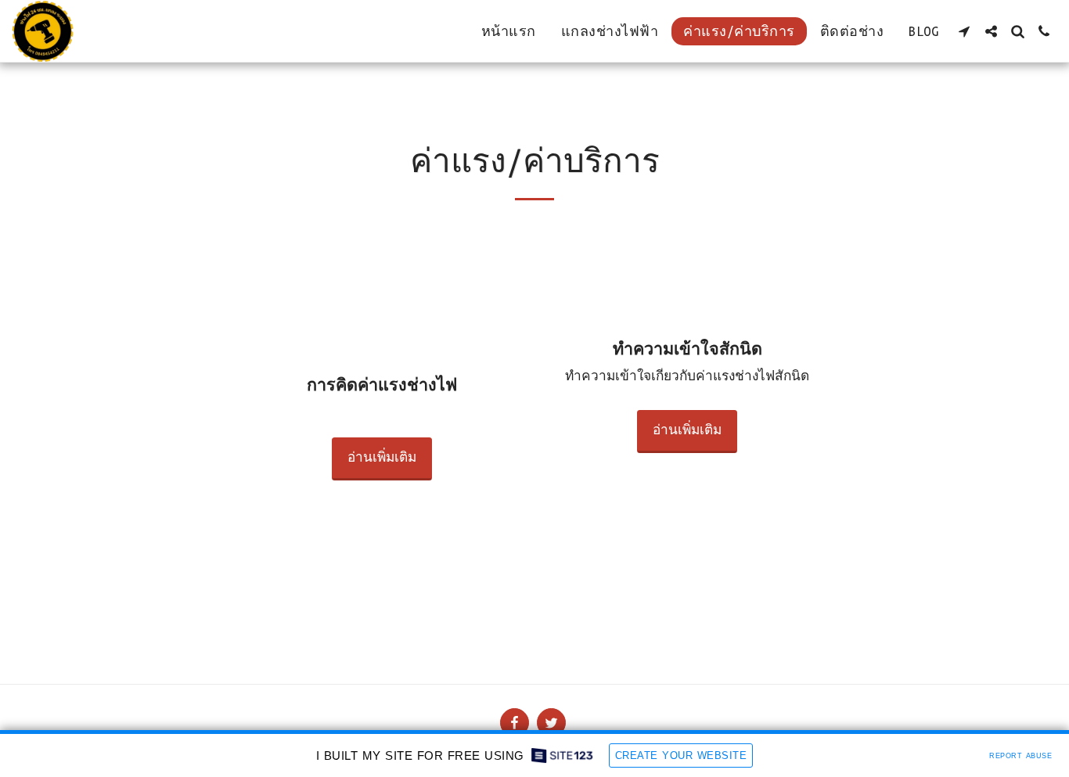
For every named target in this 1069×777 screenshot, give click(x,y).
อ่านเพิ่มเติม (381, 457)
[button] (964, 31)
